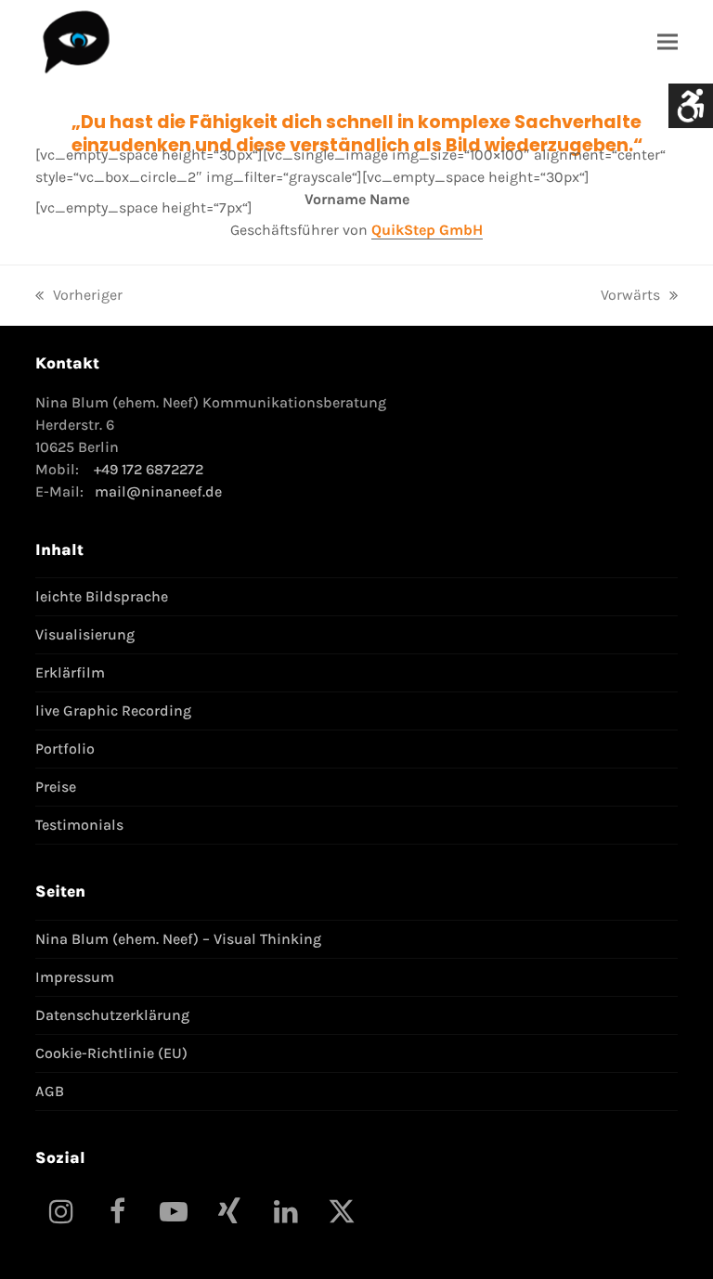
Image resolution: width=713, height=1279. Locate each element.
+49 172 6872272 (148, 469)
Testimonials (79, 824)
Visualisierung (85, 634)
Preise (55, 786)
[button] (667, 41)
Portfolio (65, 748)
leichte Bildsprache (101, 596)
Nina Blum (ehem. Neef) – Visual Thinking (178, 939)
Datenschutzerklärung (112, 1015)
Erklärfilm (70, 672)
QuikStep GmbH (427, 230)
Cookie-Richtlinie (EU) (111, 1053)
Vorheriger (79, 296)
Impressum (74, 977)
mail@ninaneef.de (158, 491)
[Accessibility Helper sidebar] (690, 106)
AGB (49, 1091)
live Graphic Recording (113, 710)
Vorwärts (631, 296)
